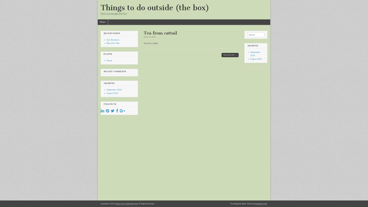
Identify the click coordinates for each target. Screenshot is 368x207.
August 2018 (112, 93)
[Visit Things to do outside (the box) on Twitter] (112, 111)
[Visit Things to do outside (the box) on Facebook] (117, 111)
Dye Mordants (113, 40)
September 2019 (114, 90)
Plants (103, 22)
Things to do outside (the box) (155, 7)
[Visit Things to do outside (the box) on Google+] (122, 111)
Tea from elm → (230, 55)
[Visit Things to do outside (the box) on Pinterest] (107, 111)
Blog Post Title (113, 43)
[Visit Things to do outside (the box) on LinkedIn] (102, 111)
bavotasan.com (261, 204)
